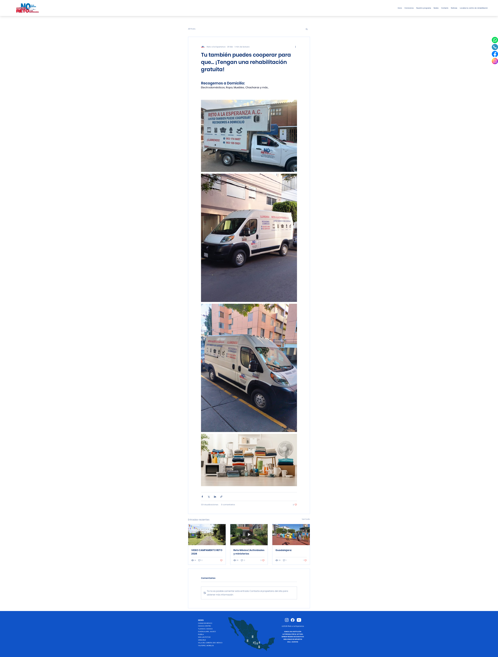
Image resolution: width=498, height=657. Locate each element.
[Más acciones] (295, 46)
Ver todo (306, 519)
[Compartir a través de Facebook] (202, 496)
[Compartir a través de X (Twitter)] (208, 496)
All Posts (191, 29)
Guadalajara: (283, 550)
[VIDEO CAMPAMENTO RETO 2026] (207, 534)
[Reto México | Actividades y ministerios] (249, 534)
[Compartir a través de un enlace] (221, 496)
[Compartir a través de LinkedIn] (215, 496)
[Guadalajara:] (291, 534)
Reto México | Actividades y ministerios (248, 552)
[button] (306, 29)
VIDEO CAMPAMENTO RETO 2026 (206, 552)
